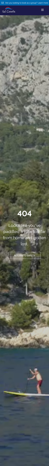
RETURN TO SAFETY (24, 255)
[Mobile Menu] (42, 9)
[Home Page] (8, 9)
